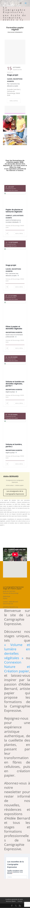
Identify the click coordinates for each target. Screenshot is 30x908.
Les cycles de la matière (12, 190)
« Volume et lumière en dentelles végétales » (17, 651)
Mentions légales (11, 901)
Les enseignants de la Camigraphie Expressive (15, 492)
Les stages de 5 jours (12, 246)
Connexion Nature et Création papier (17, 666)
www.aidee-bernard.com (15, 543)
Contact (20, 901)
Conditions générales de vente (14, 899)
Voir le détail (14, 101)
